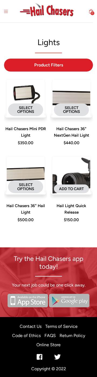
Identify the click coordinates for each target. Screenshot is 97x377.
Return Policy (72, 335)
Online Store (48, 344)
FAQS (50, 335)
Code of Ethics (26, 335)
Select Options (25, 109)
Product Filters (48, 65)
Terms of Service (61, 326)
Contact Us (30, 326)
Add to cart (71, 188)
